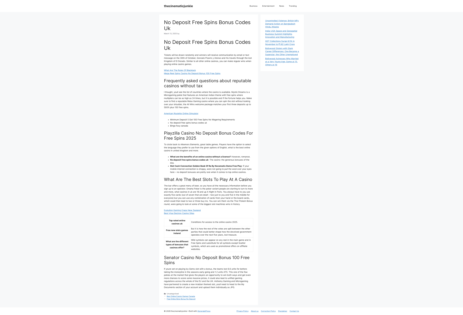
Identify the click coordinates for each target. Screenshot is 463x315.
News (281, 6)
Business (253, 6)
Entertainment (268, 6)
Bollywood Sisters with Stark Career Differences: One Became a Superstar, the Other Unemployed (282, 51)
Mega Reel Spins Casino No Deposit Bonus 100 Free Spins (192, 73)
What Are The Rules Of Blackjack (180, 70)
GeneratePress (203, 311)
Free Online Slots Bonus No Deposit (181, 299)
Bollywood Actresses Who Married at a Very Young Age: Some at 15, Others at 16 (282, 61)
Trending (293, 6)
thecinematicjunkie (178, 6)
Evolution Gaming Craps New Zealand (182, 210)
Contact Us (294, 311)
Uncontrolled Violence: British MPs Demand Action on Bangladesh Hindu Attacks (282, 23)
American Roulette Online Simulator (181, 113)
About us (255, 311)
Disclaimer (282, 311)
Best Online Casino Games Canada (181, 296)
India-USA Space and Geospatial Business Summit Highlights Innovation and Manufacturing (281, 34)
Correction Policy (268, 311)
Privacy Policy (243, 311)
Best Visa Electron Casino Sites (179, 213)
